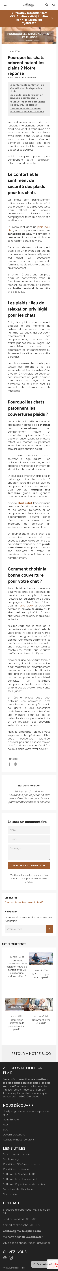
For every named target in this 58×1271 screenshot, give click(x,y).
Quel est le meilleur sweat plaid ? (24, 902)
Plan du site (10, 1194)
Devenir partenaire (14, 1134)
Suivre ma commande (16, 1154)
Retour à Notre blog (30, 1054)
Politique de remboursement (20, 1179)
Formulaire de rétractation (18, 1189)
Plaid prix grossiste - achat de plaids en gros (26, 1112)
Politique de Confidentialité (19, 1174)
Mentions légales (13, 1159)
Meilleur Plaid (18, 1267)
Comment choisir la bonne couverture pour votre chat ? (27, 110)
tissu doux (26, 605)
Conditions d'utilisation (16, 1169)
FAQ (5, 1124)
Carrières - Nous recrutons (18, 1139)
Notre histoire (11, 1119)
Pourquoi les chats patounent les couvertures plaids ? (27, 103)
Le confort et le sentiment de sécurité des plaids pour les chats (27, 88)
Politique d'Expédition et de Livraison (24, 1184)
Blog (5, 1129)
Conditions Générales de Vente (22, 1164)
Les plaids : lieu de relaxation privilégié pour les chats (26, 97)
